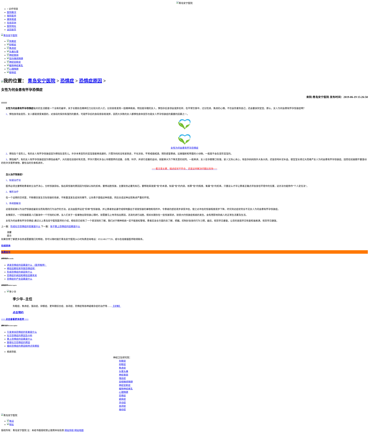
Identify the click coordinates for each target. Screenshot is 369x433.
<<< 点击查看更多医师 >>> (15, 319)
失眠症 (122, 361)
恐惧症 (67, 80)
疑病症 (122, 399)
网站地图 (79, 430)
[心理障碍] (12, 69)
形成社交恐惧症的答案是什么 (25, 226)
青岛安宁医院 (41, 80)
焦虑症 (122, 368)
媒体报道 (11, 19)
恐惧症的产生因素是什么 (19, 279)
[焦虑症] (11, 48)
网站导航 (69, 430)
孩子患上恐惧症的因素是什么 (65, 226)
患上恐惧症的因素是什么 (19, 339)
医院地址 (11, 26)
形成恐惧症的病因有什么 (19, 272)
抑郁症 (122, 364)
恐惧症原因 (90, 80)
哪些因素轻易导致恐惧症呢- (21, 268)
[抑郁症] (11, 44)
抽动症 (122, 409)
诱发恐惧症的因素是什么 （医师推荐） (27, 265)
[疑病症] (11, 72)
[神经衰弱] (12, 55)
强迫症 (122, 378)
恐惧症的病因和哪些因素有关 (22, 275)
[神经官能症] (14, 62)
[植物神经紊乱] (15, 65)
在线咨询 (11, 23)
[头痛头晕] (12, 51)
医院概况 (11, 12)
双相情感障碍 (126, 382)
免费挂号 (5, 252)
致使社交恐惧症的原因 (18, 342)
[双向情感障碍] (15, 58)
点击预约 (18, 312)
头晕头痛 (123, 371)
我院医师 (11, 16)
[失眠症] (11, 41)
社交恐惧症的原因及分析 (19, 335)
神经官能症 (124, 385)
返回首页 (11, 29)
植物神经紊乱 (126, 388)
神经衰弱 (123, 375)
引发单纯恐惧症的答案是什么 (22, 332)
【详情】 (116, 306)
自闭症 (122, 406)
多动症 (122, 402)
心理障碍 (123, 392)
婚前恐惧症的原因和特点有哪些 (23, 346)
